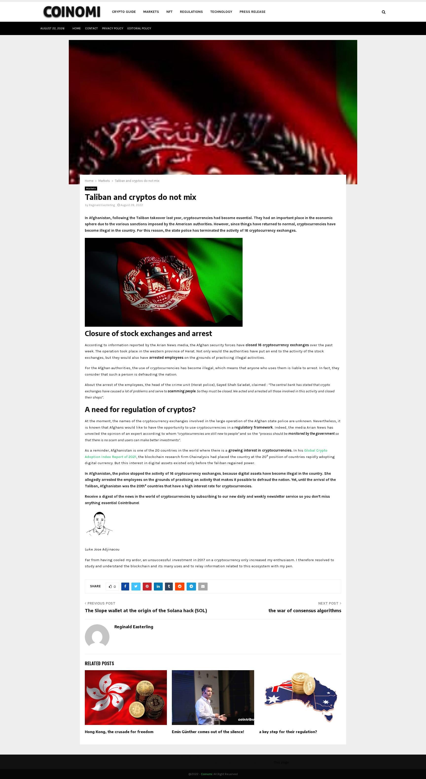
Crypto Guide (124, 12)
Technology (221, 12)
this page (281, 762)
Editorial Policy (139, 28)
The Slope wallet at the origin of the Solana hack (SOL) (146, 610)
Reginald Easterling (102, 205)
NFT (169, 12)
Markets (151, 12)
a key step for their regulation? (288, 731)
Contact (91, 28)
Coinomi (206, 774)
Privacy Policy (112, 28)
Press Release (253, 12)
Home (76, 28)
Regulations (191, 12)
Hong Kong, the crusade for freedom (119, 731)
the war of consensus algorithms (304, 610)
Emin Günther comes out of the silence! (208, 731)
